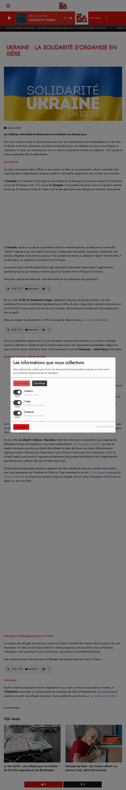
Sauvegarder (21, 427)
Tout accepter (21, 383)
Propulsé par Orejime (105, 426)
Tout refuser (39, 383)
